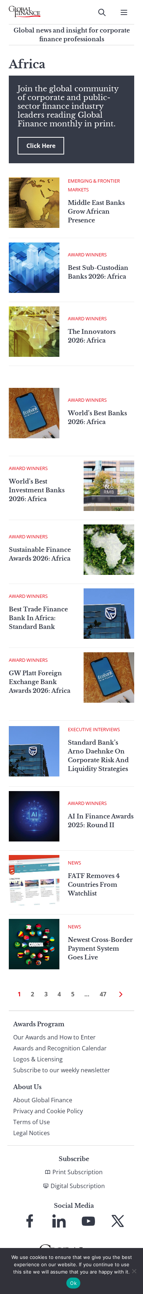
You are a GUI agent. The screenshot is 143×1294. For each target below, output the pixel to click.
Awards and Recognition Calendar (60, 1048)
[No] (134, 1271)
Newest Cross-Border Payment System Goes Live (100, 948)
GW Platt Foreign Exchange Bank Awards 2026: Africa (39, 681)
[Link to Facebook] (29, 1221)
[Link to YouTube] (88, 1221)
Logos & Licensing (38, 1059)
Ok (73, 1283)
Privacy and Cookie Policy (48, 1111)
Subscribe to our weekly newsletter (61, 1070)
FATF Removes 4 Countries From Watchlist (94, 884)
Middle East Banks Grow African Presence (96, 211)
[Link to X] (117, 1221)
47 (103, 994)
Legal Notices (31, 1133)
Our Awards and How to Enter (54, 1037)
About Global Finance (42, 1100)
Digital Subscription (78, 1186)
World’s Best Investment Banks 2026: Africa (37, 490)
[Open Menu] (124, 12)
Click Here (40, 146)
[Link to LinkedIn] (59, 1221)
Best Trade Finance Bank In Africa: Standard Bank (38, 618)
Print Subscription (77, 1172)
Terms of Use (31, 1122)
